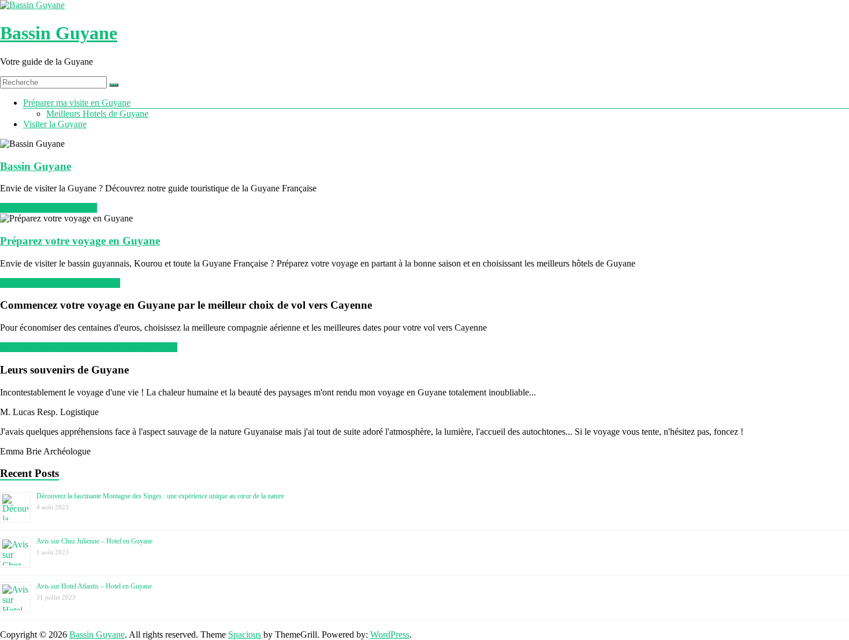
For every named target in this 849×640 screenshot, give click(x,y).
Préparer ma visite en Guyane (77, 103)
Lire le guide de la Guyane (48, 208)
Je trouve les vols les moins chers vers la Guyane (88, 347)
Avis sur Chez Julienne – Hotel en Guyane (94, 541)
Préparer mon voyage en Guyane (60, 283)
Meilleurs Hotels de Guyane (97, 114)
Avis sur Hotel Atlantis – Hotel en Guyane (94, 586)
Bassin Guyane (58, 33)
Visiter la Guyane (55, 124)
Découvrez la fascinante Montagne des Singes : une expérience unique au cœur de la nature (160, 496)
